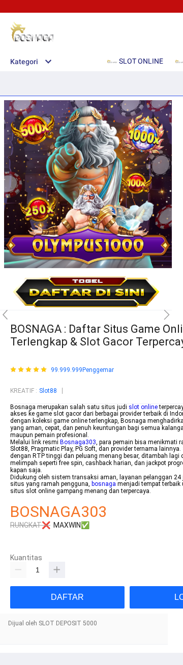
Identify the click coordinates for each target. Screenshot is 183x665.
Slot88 (48, 390)
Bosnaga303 (78, 442)
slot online (143, 407)
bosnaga (104, 483)
